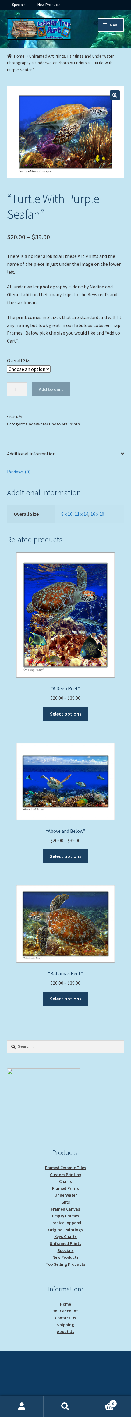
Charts (65, 1181)
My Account (22, 1406)
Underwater (66, 1195)
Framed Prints (65, 1188)
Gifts (65, 1202)
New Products (48, 4)
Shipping (65, 1324)
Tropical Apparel (65, 1222)
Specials (18, 4)
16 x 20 (97, 514)
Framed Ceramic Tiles (65, 1167)
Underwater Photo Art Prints (61, 62)
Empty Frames (65, 1215)
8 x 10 (67, 514)
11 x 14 (81, 514)
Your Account (65, 1310)
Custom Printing (65, 1174)
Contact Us (65, 1317)
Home (19, 56)
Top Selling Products (65, 1264)
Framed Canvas (65, 1209)
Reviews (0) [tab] (18, 472)
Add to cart (51, 389)
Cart (100, 1401)
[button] (115, 95)
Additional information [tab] (31, 454)
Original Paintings (65, 1229)
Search (65, 1406)
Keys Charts (65, 1236)
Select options (65, 714)
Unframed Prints (65, 1243)
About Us (65, 1331)
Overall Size (19, 360)
